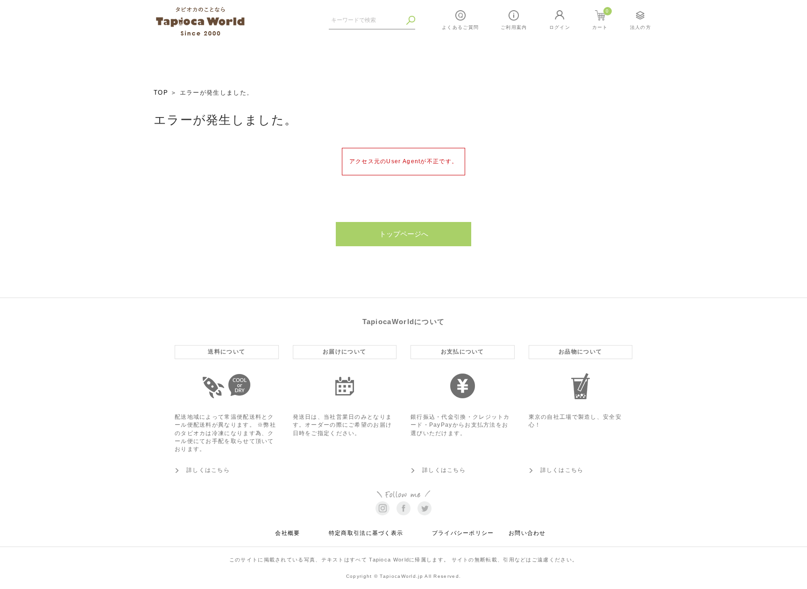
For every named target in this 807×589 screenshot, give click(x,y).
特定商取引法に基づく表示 (366, 533)
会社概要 (287, 533)
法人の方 (640, 27)
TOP (161, 92)
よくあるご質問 (460, 27)
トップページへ (403, 234)
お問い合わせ (527, 533)
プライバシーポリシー (463, 533)
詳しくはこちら (208, 470)
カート (600, 19)
